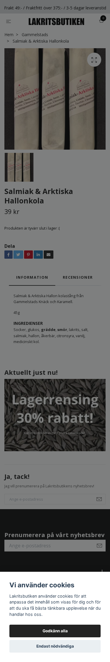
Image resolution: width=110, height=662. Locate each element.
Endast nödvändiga (55, 646)
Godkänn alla (55, 630)
